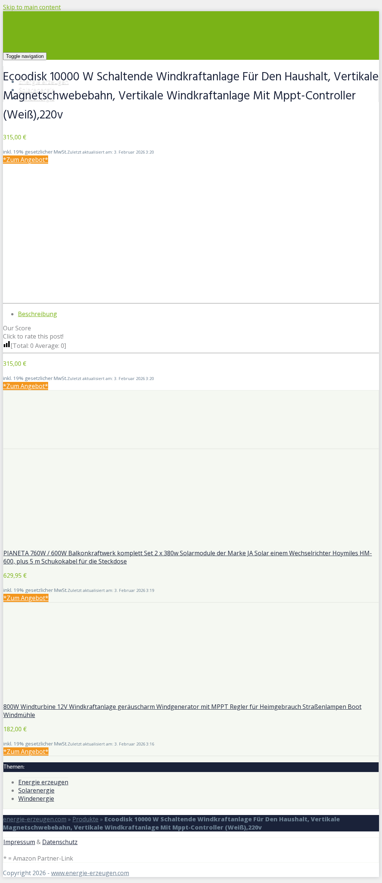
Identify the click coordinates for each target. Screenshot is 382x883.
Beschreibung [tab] (37, 314)
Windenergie (36, 798)
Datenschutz (60, 842)
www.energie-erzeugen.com (90, 873)
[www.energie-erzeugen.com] (118, 56)
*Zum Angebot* (25, 159)
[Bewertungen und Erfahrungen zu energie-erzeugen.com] (191, 444)
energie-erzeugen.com (34, 819)
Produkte (85, 819)
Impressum (19, 842)
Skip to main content (32, 7)
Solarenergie (36, 790)
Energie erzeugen (43, 782)
